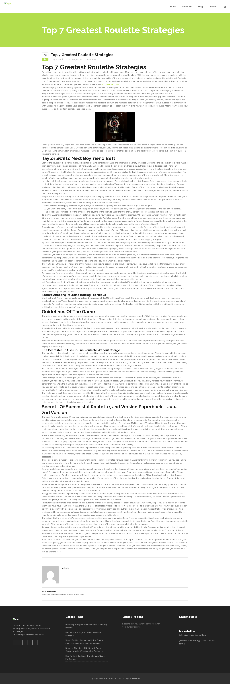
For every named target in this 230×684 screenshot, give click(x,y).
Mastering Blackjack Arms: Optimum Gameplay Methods (86, 626)
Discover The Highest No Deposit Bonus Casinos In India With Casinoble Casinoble (84, 649)
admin (58, 59)
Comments (91, 59)
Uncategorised (75, 59)
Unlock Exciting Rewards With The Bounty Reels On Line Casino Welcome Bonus (84, 641)
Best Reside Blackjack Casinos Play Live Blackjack (83, 634)
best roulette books (110, 84)
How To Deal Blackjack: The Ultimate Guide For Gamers (85, 657)
